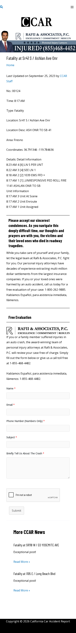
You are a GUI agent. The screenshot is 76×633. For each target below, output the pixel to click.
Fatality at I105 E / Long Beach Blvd (34, 573)
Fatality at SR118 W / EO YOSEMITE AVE (36, 545)
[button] (1, 7)
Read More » (21, 562)
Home (10, 65)
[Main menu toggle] (72, 7)
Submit (16, 511)
